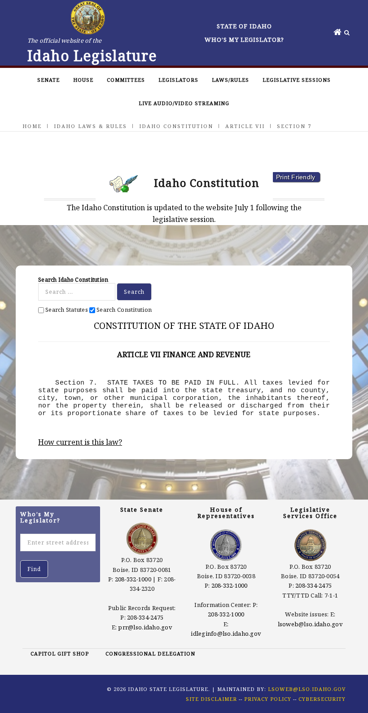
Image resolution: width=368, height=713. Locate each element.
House (83, 79)
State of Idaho (244, 26)
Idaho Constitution (176, 126)
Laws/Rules (230, 79)
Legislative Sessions (297, 79)
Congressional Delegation (150, 653)
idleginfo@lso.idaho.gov (226, 633)
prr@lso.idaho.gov (145, 627)
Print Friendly (295, 177)
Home (32, 126)
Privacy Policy (267, 698)
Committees (126, 79)
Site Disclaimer (211, 698)
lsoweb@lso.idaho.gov (310, 624)
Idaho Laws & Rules (90, 126)
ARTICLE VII (245, 126)
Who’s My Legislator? (244, 39)
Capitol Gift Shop (60, 653)
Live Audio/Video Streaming (184, 103)
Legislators (178, 79)
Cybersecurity (322, 698)
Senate (48, 79)
